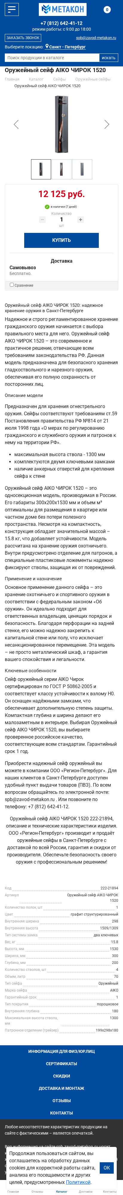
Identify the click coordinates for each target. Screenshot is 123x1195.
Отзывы (62, 1100)
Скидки (61, 1076)
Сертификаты (61, 1063)
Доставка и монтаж (61, 1088)
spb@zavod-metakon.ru (96, 37)
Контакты (61, 1113)
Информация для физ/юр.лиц (61, 1051)
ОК (107, 1168)
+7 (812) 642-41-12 (61, 23)
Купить (61, 240)
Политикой (78, 1182)
